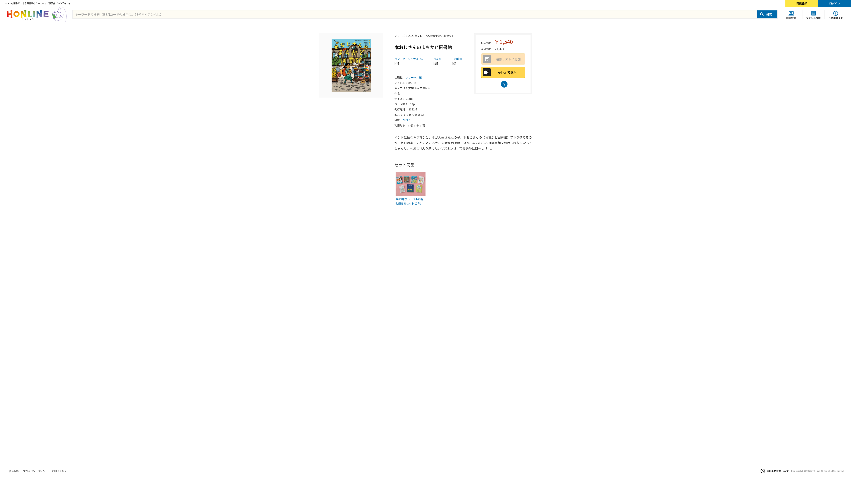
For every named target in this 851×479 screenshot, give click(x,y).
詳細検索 (791, 17)
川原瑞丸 (457, 59)
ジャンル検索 (813, 17)
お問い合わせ (59, 471)
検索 (769, 14)
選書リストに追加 (508, 59)
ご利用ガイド (835, 17)
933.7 (406, 120)
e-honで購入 (507, 72)
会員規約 (14, 471)
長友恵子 (438, 59)
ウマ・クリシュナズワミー (410, 59)
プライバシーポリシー (35, 471)
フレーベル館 (414, 77)
